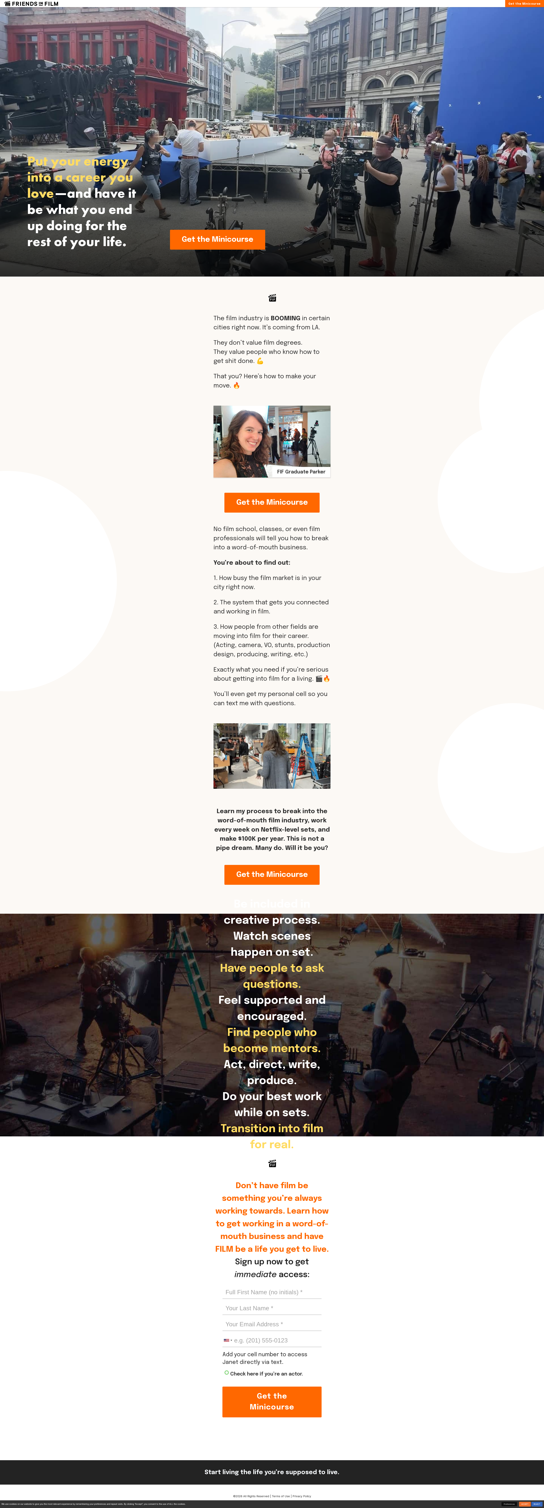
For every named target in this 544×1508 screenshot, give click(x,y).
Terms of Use (281, 1496)
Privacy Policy (302, 1496)
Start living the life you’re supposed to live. (272, 1472)
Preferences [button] (509, 1504)
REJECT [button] (537, 1504)
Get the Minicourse (217, 239)
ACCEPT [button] (525, 1504)
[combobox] (228, 1340)
